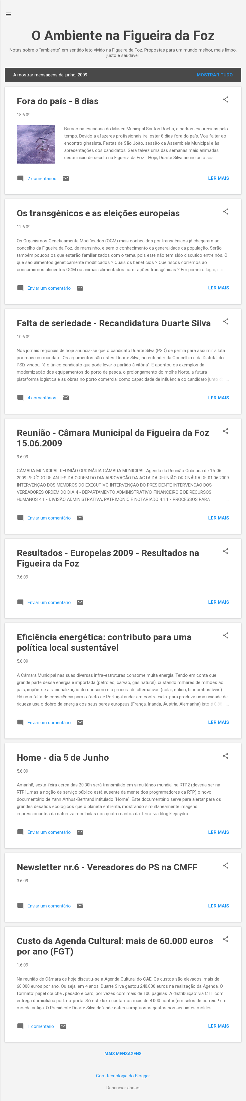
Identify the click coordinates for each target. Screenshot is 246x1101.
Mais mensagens (123, 1053)
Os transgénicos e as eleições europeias (98, 213)
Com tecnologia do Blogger (123, 1076)
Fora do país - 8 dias (57, 101)
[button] (225, 100)
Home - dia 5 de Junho (63, 757)
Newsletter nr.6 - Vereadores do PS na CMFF (107, 867)
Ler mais (218, 178)
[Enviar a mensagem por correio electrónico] (65, 180)
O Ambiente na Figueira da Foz (123, 35)
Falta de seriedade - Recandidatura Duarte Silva (114, 323)
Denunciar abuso (123, 1088)
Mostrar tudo (215, 75)
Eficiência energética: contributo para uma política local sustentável (104, 642)
